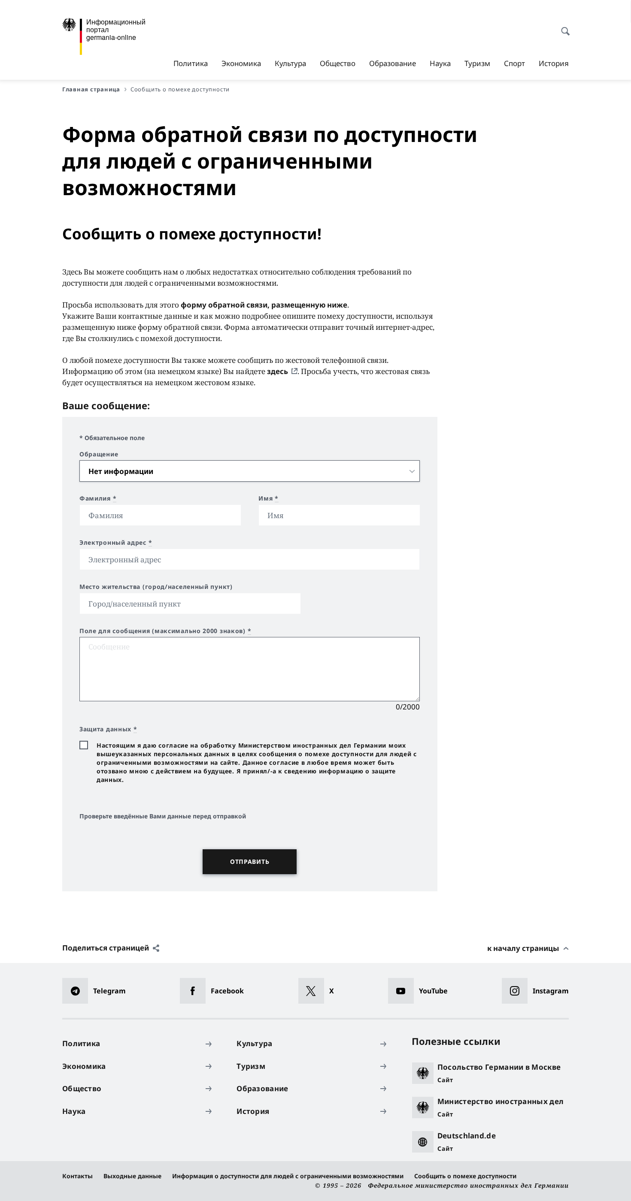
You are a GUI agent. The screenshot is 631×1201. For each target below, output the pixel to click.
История (554, 63)
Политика (190, 63)
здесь (277, 371)
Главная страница (91, 89)
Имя (268, 498)
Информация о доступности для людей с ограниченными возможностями (287, 1176)
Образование (392, 63)
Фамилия (97, 498)
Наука (440, 63)
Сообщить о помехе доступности (465, 1176)
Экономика (241, 63)
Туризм (477, 63)
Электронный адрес (115, 542)
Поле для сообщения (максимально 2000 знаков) (165, 631)
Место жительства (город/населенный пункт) (156, 587)
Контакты (77, 1176)
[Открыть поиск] (562, 26)
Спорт (514, 63)
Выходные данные (132, 1176)
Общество (337, 63)
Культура (290, 63)
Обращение (98, 454)
